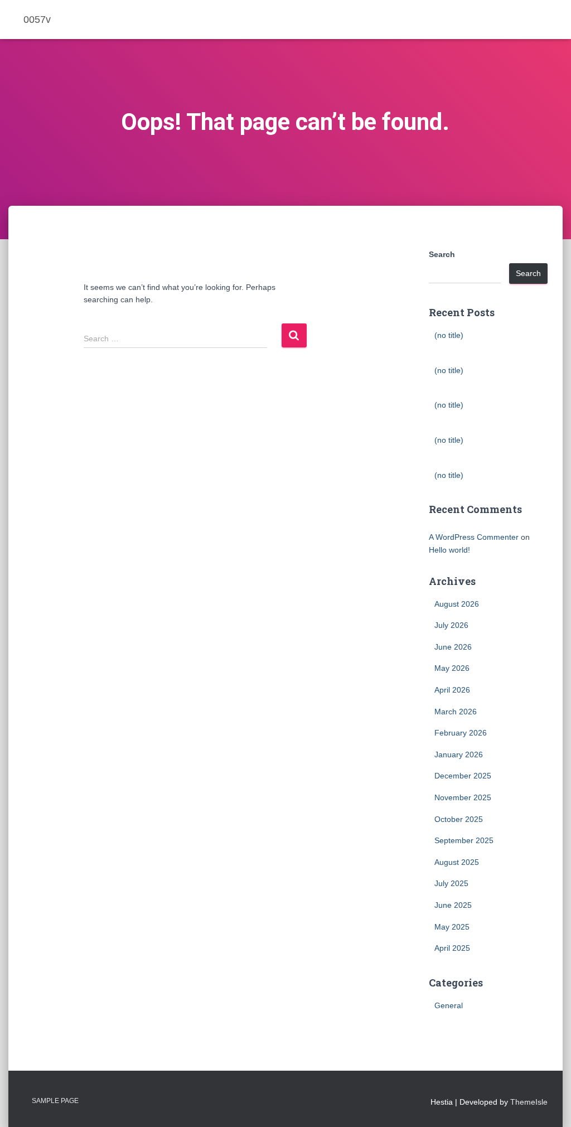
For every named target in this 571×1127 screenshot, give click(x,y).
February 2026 (460, 732)
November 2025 (462, 797)
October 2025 (458, 819)
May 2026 (452, 668)
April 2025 (452, 948)
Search (442, 254)
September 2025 (463, 840)
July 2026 (451, 625)
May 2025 (452, 926)
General (448, 1005)
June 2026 (453, 646)
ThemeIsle (529, 1101)
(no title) (448, 335)
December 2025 (462, 775)
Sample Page (55, 1101)
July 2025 (451, 883)
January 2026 (458, 754)
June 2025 (453, 905)
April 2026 (452, 689)
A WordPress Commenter (474, 537)
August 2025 (456, 862)
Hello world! (449, 549)
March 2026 (455, 711)
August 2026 (456, 603)
